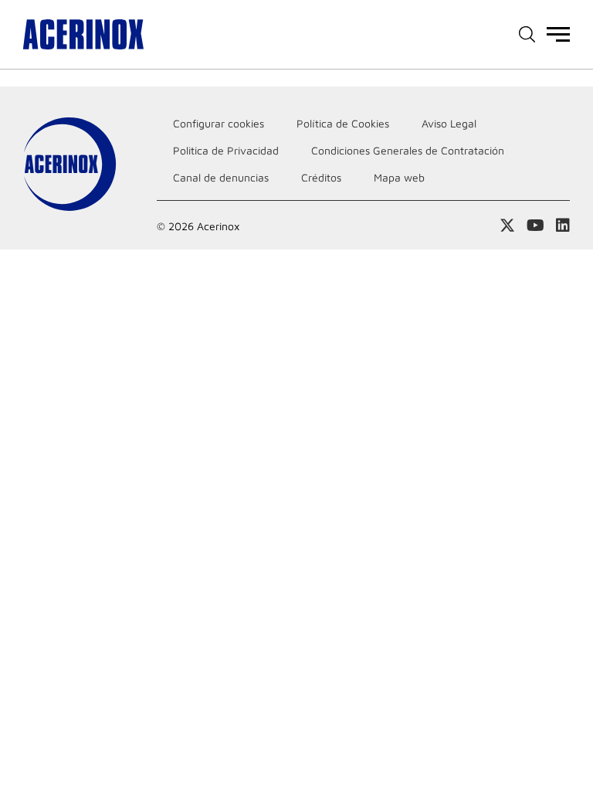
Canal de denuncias (221, 177)
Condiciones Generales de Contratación (407, 150)
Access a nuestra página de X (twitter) (507, 225)
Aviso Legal (449, 123)
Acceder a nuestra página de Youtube (535, 225)
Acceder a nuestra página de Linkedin (563, 225)
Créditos (321, 177)
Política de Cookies (342, 123)
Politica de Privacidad (226, 150)
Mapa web (399, 177)
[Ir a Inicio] (83, 34)
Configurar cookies (218, 123)
